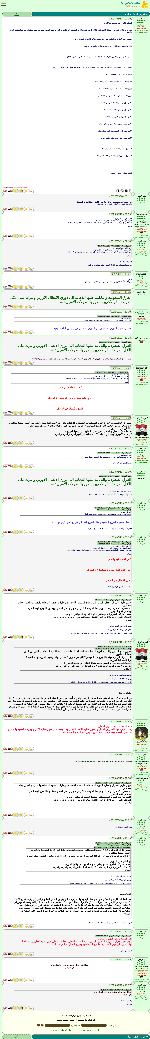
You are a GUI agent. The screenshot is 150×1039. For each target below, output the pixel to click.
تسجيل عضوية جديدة (90, 1030)
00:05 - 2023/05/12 (104, 646)
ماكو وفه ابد (141, 754)
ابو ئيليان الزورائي (141, 721)
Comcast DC (142, 368)
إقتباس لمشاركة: (126, 245)
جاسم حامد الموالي (141, 312)
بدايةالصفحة (16, 1036)
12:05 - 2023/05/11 (105, 342)
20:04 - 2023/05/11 (104, 542)
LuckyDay (141, 292)
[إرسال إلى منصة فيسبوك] (126, 191)
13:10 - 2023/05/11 (101, 507)
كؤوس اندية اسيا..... (134, 14)
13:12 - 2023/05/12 (101, 843)
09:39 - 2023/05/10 (104, 245)
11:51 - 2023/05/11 (104, 316)
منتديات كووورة (130, 3)
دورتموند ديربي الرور (141, 338)
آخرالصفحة (16, 14)
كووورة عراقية (133, 6)
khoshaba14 (141, 274)
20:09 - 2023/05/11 (101, 600)
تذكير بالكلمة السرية (62, 1030)
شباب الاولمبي (141, 18)
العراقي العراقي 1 (142, 418)
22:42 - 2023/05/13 (102, 936)
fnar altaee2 (141, 214)
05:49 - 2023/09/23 (107, 989)
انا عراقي (141, 960)
